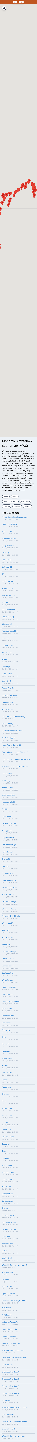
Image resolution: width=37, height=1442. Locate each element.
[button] (2, 203)
